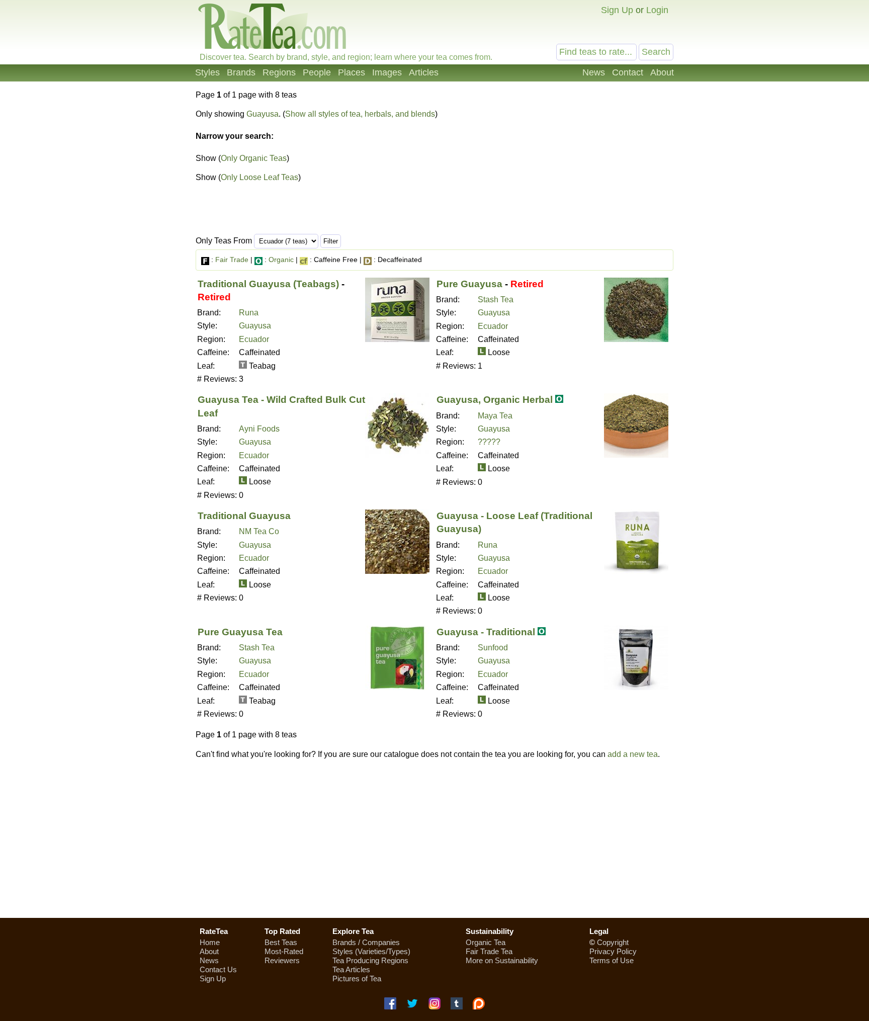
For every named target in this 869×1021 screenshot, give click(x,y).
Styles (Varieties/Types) (371, 951)
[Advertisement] (589, 165)
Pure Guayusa (469, 284)
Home (210, 942)
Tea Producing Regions (370, 960)
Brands (241, 72)
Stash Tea (495, 299)
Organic (281, 260)
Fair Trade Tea (489, 951)
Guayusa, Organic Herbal (495, 399)
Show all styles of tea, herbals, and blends (360, 114)
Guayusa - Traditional (486, 632)
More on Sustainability (502, 960)
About (662, 72)
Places (351, 72)
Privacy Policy (613, 951)
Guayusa (262, 114)
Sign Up (617, 10)
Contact (627, 72)
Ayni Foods (259, 428)
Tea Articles (351, 969)
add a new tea (632, 754)
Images (387, 72)
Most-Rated (284, 951)
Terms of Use (611, 960)
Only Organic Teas (254, 158)
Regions (279, 72)
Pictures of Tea (356, 978)
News (593, 72)
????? (489, 442)
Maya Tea (495, 415)
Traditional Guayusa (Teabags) (268, 284)
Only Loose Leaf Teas (259, 177)
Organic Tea (485, 942)
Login (657, 10)
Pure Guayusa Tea (240, 632)
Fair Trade (231, 260)
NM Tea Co (259, 531)
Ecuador (254, 339)
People (317, 72)
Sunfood (493, 647)
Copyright (613, 942)
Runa (248, 312)
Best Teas (281, 942)
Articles (424, 72)
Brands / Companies (366, 942)
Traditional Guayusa (244, 515)
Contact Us (218, 969)
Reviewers (282, 960)
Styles (207, 72)
